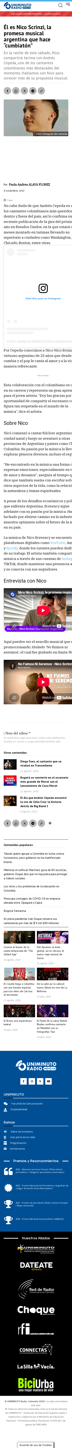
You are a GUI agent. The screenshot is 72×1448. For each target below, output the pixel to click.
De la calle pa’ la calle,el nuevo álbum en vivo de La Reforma (52, 987)
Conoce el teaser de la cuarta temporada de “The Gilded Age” (18, 950)
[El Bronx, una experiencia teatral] (19, 1011)
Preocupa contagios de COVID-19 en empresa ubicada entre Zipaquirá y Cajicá (32, 900)
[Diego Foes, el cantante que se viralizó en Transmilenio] (10, 764)
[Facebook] (7, 90)
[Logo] (17, 5)
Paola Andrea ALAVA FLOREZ (29, 184)
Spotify (12, 548)
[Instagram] (32, 1081)
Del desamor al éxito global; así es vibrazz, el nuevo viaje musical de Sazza (50, 952)
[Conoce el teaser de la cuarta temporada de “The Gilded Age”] (19, 937)
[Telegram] (33, 90)
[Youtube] (48, 1081)
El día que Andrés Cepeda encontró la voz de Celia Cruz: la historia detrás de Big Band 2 (43, 802)
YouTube (57, 542)
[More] (50, 823)
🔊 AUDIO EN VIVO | (51, 14)
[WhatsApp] (16, 90)
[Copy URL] (41, 90)
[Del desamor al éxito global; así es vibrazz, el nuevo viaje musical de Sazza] (52, 937)
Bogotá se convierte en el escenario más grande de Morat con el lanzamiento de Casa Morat (44, 782)
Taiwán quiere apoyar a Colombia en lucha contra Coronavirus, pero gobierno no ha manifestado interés (34, 858)
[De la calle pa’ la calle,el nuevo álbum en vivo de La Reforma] (52, 974)
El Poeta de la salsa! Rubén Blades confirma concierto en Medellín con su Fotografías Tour (52, 1026)
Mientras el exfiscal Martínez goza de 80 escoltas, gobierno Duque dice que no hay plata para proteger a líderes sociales (35, 874)
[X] (24, 90)
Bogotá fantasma (15, 911)
